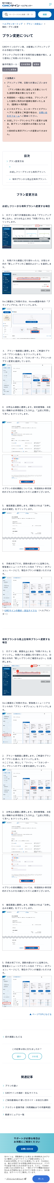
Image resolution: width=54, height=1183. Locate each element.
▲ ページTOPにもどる (41, 1014)
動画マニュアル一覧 (14, 1114)
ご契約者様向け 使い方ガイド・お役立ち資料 (26, 1100)
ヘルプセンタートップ (12, 23)
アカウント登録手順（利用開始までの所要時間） (28, 1107)
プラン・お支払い (34, 23)
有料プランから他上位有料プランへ (29, 179)
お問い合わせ (27, 1148)
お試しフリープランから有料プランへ (28, 171)
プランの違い (11, 1085)
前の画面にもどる (13, 1036)
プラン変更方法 (16, 161)
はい (19, 1056)
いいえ (35, 1056)
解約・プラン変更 (10, 26)
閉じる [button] (41, 1179)
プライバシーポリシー (15, 1179)
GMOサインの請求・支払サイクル (21, 1092)
